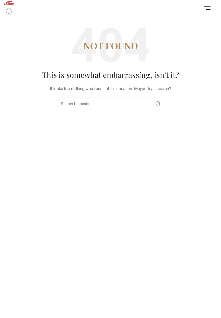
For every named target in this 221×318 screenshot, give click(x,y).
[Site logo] (9, 8)
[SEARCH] (158, 104)
